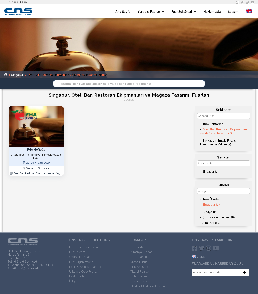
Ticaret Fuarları (140, 271)
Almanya (211, 222)
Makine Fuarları (140, 266)
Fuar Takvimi (77, 252)
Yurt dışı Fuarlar (149, 11)
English (201, 256)
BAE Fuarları (138, 257)
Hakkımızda (212, 11)
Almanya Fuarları (141, 252)
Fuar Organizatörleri (82, 262)
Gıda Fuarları (138, 276)
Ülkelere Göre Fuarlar (83, 271)
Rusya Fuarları (139, 262)
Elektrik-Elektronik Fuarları (147, 286)
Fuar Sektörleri (182, 11)
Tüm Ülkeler (211, 199)
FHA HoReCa (36, 149)
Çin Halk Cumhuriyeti (218, 217)
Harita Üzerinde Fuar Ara (85, 266)
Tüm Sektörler (212, 124)
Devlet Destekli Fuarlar (84, 247)
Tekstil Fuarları (139, 281)
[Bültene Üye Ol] (244, 272)
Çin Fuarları (137, 247)
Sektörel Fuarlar (79, 257)
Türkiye (209, 212)
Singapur (17, 74)
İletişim (233, 11)
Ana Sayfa (122, 11)
